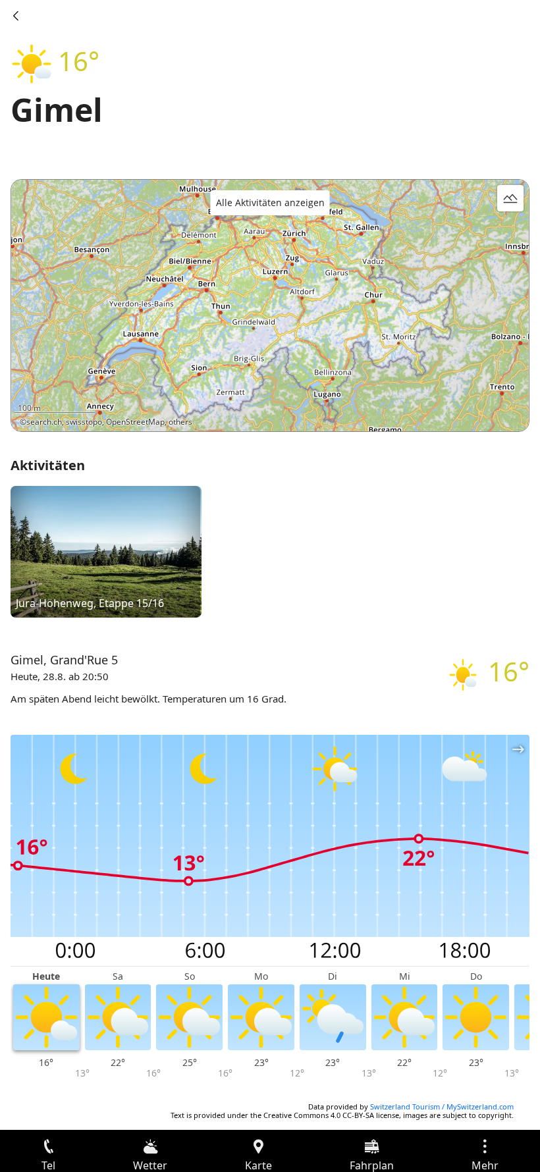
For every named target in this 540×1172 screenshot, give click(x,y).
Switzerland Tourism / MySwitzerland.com (442, 1106)
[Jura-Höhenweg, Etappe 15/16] (106, 551)
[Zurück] (16, 16)
